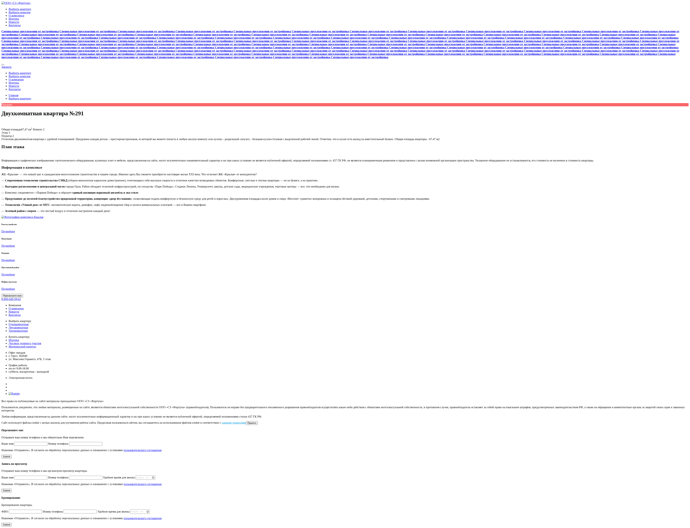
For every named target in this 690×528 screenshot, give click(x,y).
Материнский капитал (22, 346)
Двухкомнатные (18, 327)
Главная (13, 95)
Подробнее (8, 231)
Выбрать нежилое (20, 12)
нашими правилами (234, 422)
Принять (251, 423)
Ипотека (14, 18)
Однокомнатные (19, 324)
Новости (14, 22)
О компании (16, 79)
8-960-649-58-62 (11, 299)
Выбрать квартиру (20, 9)
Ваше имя (7, 443)
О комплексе (16, 15)
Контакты (15, 25)
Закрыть (6, 66)
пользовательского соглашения (143, 450)
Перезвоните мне (12, 295)
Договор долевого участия (25, 343)
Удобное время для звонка (119, 477)
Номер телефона (58, 443)
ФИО (4, 511)
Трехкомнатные (18, 330)
